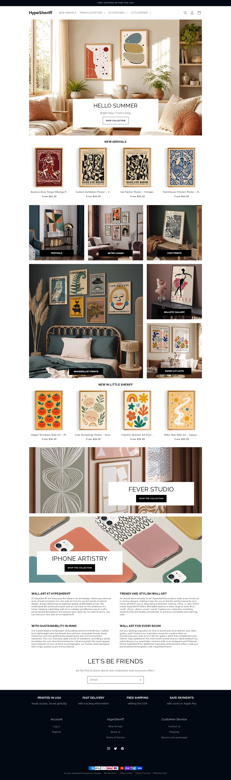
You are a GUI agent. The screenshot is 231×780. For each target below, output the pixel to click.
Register (56, 732)
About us (116, 732)
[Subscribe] (140, 680)
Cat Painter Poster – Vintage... (137, 192)
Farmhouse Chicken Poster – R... (182, 192)
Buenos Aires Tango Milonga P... (49, 192)
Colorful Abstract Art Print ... (137, 434)
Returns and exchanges (174, 737)
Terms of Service (115, 737)
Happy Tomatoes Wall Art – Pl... (49, 434)
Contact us (174, 726)
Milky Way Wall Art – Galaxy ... (181, 434)
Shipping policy (160, 773)
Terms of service (142, 773)
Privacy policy (126, 773)
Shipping (174, 732)
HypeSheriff (77, 773)
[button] (92, 12)
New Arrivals (115, 726)
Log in (56, 726)
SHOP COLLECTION (115, 121)
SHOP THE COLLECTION (151, 499)
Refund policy (110, 773)
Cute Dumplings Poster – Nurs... (93, 434)
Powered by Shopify (92, 773)
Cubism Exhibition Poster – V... (93, 192)
